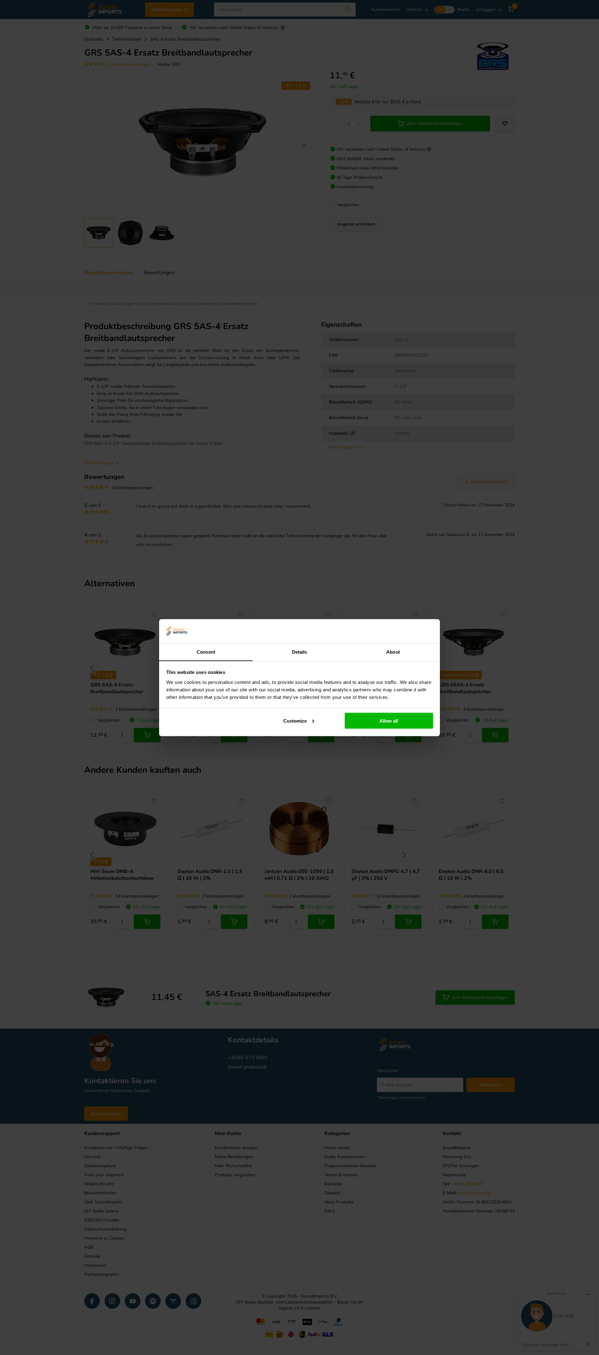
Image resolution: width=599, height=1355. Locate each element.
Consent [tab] (206, 651)
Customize (295, 720)
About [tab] (393, 651)
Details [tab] (299, 651)
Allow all (388, 720)
